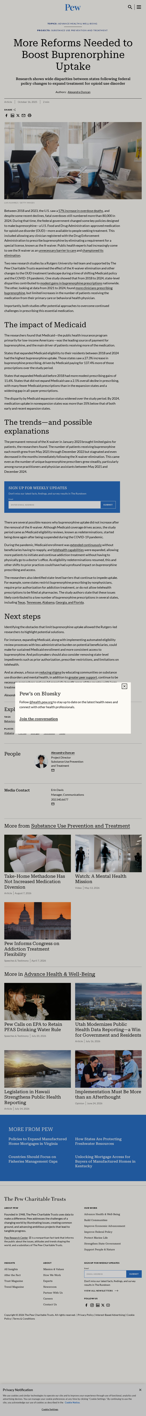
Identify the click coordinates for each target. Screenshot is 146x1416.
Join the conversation (38, 719)
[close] (124, 686)
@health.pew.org (41, 702)
